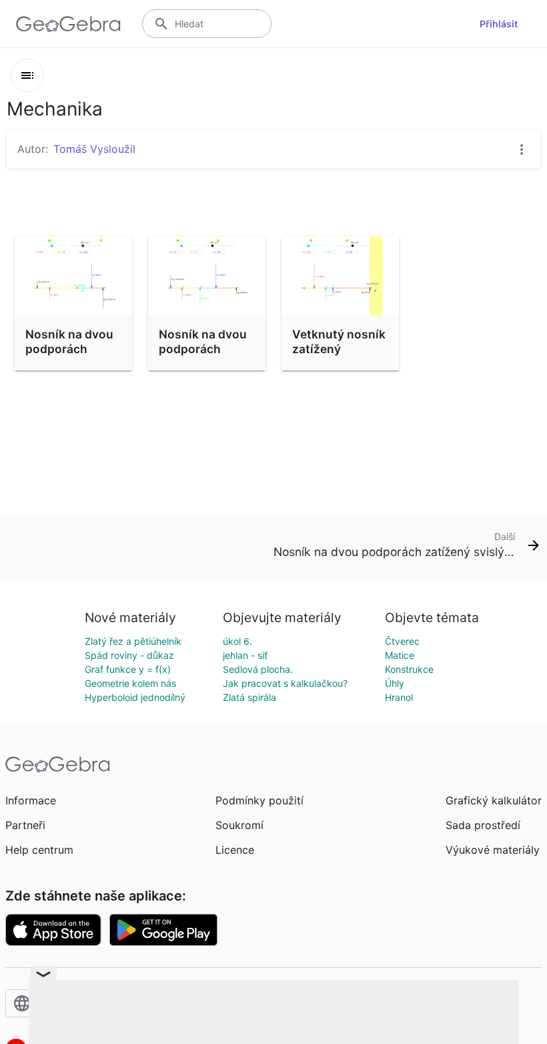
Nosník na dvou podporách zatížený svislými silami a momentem (72, 364)
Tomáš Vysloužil (94, 149)
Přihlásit (499, 23)
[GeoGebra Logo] (68, 24)
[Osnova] (27, 75)
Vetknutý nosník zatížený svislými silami (339, 349)
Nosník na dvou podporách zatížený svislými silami (203, 356)
